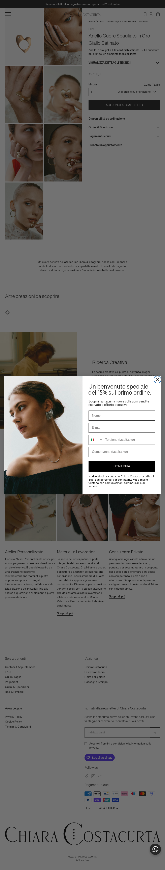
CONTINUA (121, 466)
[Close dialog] (157, 379)
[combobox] (96, 440)
